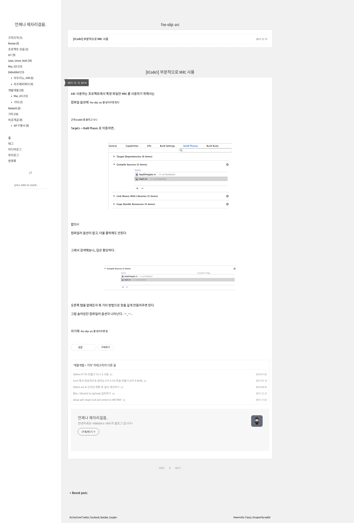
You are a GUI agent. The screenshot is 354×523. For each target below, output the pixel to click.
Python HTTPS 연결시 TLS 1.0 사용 (91, 374)
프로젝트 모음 (18, 49)
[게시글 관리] (91, 347)
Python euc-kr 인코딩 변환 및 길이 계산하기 (96, 387)
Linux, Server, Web (20, 60)
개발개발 (16, 90)
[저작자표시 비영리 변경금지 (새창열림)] (119, 347)
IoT (11, 55)
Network (14, 108)
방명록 (12, 161)
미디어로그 (15, 149)
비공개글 (15, 119)
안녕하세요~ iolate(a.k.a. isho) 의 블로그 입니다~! (105, 423)
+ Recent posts (78, 493)
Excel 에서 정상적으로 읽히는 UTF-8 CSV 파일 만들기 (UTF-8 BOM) (108, 380)
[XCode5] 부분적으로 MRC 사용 (90, 39)
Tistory (248, 517)
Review (13, 43)
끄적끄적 (15, 37)
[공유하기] (86, 347)
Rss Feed (74, 517)
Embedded (16, 72)
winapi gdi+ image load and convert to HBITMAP (97, 399)
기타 (18, 102)
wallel (267, 517)
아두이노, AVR (23, 78)
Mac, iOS (15, 66)
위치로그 (13, 155)
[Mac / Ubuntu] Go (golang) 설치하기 (92, 393)
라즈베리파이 (23, 84)
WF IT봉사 (21, 125)
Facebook (94, 517)
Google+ (113, 517)
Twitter (85, 517)
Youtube (104, 517)
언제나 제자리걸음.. (31, 24)
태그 (11, 143)
